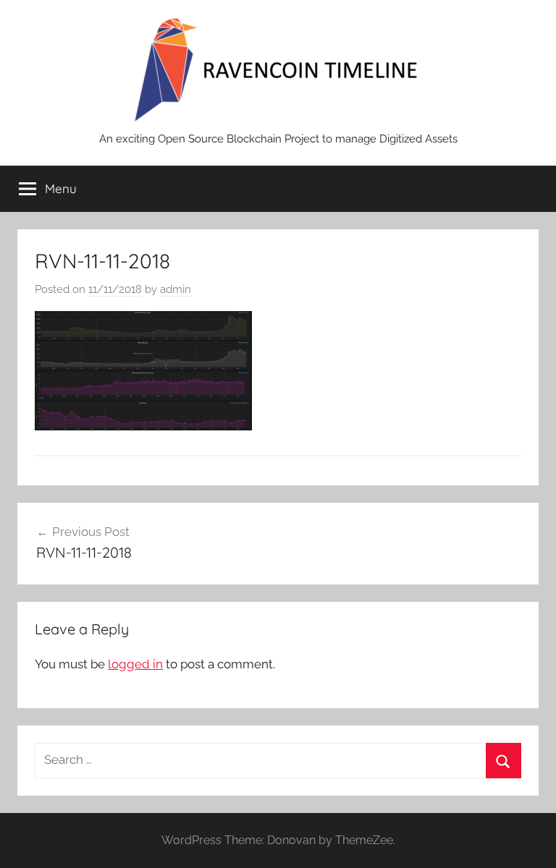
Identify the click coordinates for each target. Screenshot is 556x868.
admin (175, 289)
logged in (135, 664)
